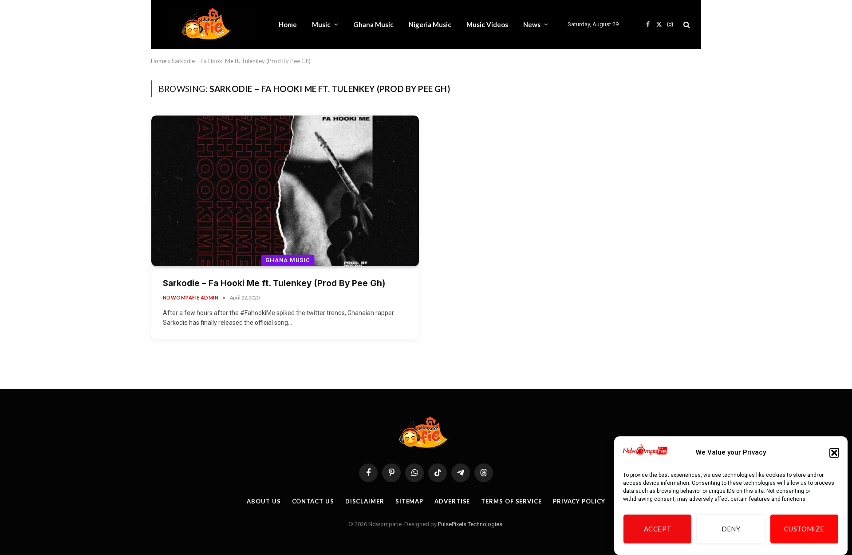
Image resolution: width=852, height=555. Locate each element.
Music (321, 24)
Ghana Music (373, 24)
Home (288, 24)
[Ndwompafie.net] (209, 24)
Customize (804, 529)
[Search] (686, 25)
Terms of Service (511, 501)
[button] (834, 452)
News (531, 24)
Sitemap (409, 501)
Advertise (452, 501)
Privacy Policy (579, 501)
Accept (657, 529)
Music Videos (487, 24)
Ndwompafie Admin (190, 297)
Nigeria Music (430, 24)
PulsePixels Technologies (470, 524)
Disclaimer (364, 501)
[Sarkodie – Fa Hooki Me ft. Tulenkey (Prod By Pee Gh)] (285, 191)
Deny (731, 529)
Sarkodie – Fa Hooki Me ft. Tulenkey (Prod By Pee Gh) (274, 283)
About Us (263, 501)
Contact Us (313, 501)
